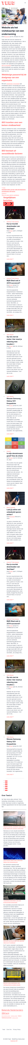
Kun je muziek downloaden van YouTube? (13, 226)
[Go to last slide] (5, 204)
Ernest (11, 230)
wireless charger (15, 1017)
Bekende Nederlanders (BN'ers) (12, 1011)
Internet (4, 25)
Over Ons (9, 1029)
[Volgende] (11, 204)
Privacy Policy (16, 1029)
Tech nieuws (10, 25)
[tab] (6, 781)
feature (19, 1015)
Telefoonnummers (6, 1017)
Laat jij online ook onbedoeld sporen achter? (14, 512)
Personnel (7, 36)
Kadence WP (14, 1041)
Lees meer (10, 259)
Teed (3, 1029)
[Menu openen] (25, 3)
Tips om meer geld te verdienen (10, 194)
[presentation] (15, 212)
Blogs (8, 507)
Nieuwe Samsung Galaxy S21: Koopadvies (14, 401)
